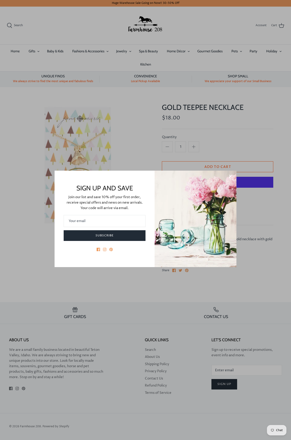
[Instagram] (104, 249)
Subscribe (104, 235)
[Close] (231, 176)
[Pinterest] (111, 249)
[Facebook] (98, 249)
